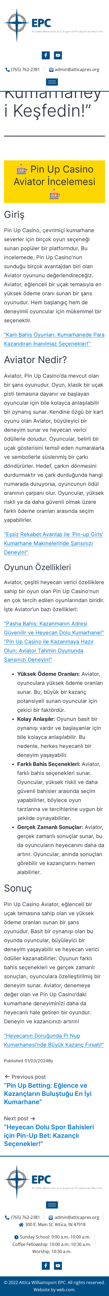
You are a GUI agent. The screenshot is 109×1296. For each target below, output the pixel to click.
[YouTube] (58, 55)
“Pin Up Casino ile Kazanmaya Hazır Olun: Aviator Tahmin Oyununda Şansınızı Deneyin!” (49, 650)
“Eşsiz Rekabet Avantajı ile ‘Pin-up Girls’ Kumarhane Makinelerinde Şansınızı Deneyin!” (53, 543)
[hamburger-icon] (52, 82)
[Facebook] (46, 55)
